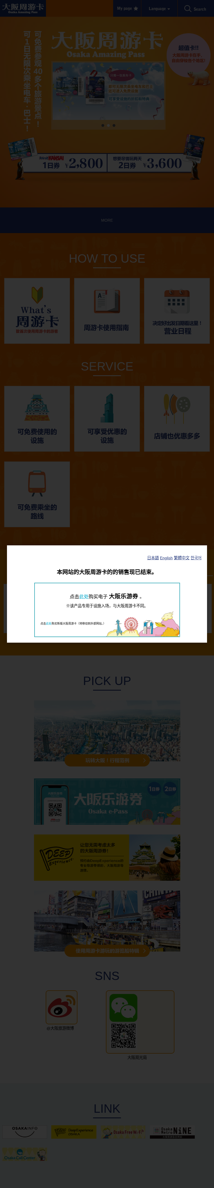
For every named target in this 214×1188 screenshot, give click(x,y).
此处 (84, 596)
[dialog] (107, 594)
